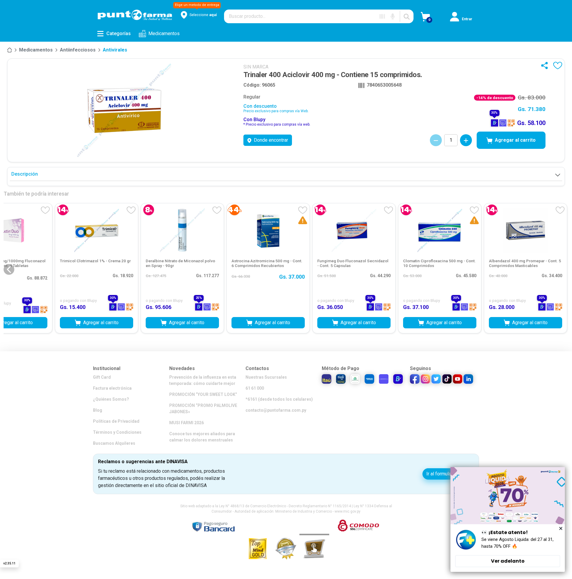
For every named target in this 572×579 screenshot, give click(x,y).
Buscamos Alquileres (114, 443)
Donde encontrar (271, 140)
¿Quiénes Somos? (111, 399)
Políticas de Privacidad (116, 421)
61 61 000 (254, 388)
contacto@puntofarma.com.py (275, 410)
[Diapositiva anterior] (9, 269)
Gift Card (102, 377)
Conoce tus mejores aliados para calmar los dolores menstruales (202, 436)
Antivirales (115, 50)
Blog (97, 410)
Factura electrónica (112, 388)
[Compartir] (546, 65)
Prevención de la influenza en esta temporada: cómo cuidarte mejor (202, 380)
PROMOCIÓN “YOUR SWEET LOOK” (203, 394)
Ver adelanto (508, 561)
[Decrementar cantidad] (436, 140)
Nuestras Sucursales (266, 377)
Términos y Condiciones (117, 432)
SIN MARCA (255, 67)
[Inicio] (9, 50)
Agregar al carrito (515, 140)
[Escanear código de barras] (382, 16)
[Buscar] (407, 16)
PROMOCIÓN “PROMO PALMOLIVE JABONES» (203, 408)
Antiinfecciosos (78, 50)
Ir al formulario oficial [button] (448, 474)
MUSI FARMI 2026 (186, 422)
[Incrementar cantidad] (466, 140)
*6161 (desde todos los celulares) (279, 399)
